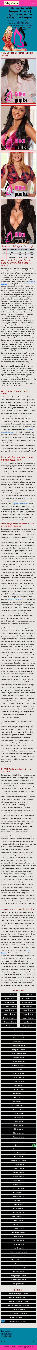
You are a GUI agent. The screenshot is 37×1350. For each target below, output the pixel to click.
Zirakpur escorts (18, 1284)
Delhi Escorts (9, 994)
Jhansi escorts (18, 1085)
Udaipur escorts (18, 1141)
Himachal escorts (18, 1272)
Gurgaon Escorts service (20, 504)
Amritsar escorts (18, 1042)
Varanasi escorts (18, 1149)
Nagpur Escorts (27, 1014)
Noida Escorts (9, 998)
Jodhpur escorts (18, 1097)
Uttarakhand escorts (18, 1268)
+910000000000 (6, 1334)
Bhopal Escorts (28, 1026)
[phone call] (3, 1320)
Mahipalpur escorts (18, 1232)
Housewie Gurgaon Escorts (18, 1298)
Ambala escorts (18, 1212)
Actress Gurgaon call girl (18, 1317)
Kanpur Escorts (28, 1010)
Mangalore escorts (18, 1224)
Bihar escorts (18, 1264)
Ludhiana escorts (18, 1101)
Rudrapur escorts (19, 1169)
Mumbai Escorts (27, 998)
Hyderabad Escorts (9, 1006)
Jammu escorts (18, 1089)
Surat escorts (18, 1204)
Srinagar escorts (18, 1133)
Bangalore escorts (18, 1050)
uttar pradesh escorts (18, 1256)
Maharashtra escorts (18, 1260)
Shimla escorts (19, 1129)
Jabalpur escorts (18, 1081)
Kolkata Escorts (9, 1002)
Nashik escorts (18, 1113)
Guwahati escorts (19, 1073)
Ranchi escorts (19, 1121)
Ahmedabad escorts (18, 1153)
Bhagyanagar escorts (18, 1276)
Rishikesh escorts (18, 1165)
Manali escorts (19, 1157)
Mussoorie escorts (18, 1105)
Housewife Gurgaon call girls (18, 1294)
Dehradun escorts (18, 1066)
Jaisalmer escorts (18, 1181)
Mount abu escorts (18, 1216)
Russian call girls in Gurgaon (18, 1302)
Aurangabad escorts (18, 1046)
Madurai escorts (18, 1188)
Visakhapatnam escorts (18, 1280)
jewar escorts (18, 1236)
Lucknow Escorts (9, 1014)
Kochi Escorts (27, 1022)
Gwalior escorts (18, 1077)
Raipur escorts (18, 1117)
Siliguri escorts (18, 1125)
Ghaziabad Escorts (9, 1018)
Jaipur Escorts (9, 1010)
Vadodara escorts (18, 1058)
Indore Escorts (28, 1018)
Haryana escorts (18, 1244)
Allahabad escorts (18, 1038)
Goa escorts (18, 1070)
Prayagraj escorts (19, 1240)
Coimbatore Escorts (9, 1022)
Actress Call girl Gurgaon (18, 1321)
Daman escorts (18, 1185)
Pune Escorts (27, 1006)
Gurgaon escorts (18, 1220)
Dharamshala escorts (18, 1161)
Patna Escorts (9, 1026)
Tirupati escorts (18, 1137)
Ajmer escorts (18, 1034)
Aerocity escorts (18, 1228)
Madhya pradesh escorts (18, 1252)
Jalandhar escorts (18, 1093)
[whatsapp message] (34, 1145)
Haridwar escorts (18, 1192)
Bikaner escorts (18, 1177)
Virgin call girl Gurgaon (18, 1309)
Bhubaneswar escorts (18, 1054)
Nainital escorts (18, 1173)
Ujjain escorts (18, 1145)
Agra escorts (18, 1030)
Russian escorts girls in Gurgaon (18, 1305)
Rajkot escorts (18, 1200)
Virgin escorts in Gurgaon (18, 1313)
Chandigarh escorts (18, 1062)
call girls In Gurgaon (14, 599)
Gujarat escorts (18, 1196)
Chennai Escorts (27, 1002)
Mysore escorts (18, 1109)
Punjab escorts (18, 1248)
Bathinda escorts (18, 1208)
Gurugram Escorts (27, 994)
